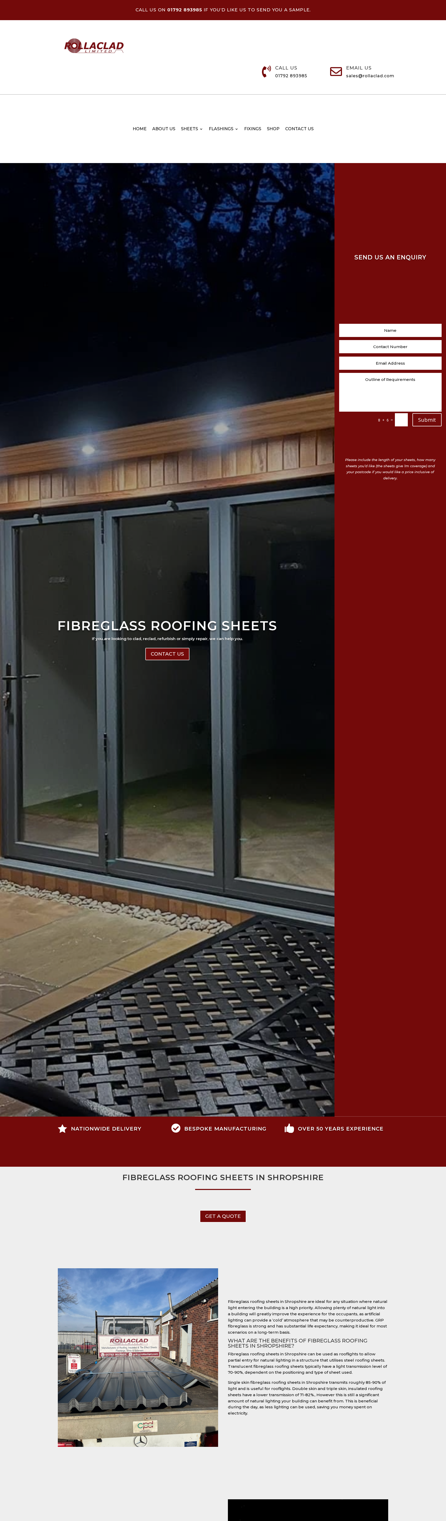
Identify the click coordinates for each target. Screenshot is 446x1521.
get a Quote (223, 1216)
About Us (163, 129)
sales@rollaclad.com (370, 75)
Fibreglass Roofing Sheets (167, 626)
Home (140, 129)
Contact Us (167, 654)
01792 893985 (291, 75)
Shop (273, 129)
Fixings (252, 129)
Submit (427, 419)
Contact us (299, 129)
